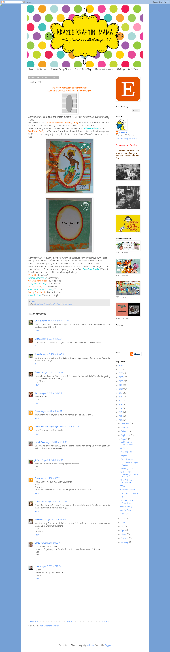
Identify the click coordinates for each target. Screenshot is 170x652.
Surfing (57, 304)
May (123, 526)
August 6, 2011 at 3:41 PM (55, 519)
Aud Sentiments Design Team (127, 443)
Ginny (37, 411)
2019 (121, 393)
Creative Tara (40, 501)
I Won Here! (42, 69)
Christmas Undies (127, 490)
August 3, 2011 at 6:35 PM (51, 411)
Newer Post (34, 621)
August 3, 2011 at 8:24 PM (69, 426)
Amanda (38, 354)
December (125, 423)
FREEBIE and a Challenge (126, 501)
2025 (121, 369)
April (123, 530)
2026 (121, 365)
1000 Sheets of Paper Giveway (129, 464)
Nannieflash (40, 442)
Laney (37, 543)
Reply (37, 331)
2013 (121, 412)
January (125, 542)
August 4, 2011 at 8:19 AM (52, 460)
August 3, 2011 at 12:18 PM (53, 354)
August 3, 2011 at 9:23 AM (58, 321)
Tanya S (38, 372)
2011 (120, 420)
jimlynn (38, 460)
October (124, 431)
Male (52, 304)
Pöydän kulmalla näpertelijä (46, 426)
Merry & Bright (126, 459)
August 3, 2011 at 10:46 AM (51, 339)
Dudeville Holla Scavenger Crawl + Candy (129, 474)
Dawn (37, 478)
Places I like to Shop (83, 69)
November (125, 427)
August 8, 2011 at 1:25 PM (51, 543)
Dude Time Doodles (42, 304)
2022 (121, 381)
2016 (121, 404)
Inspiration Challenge (129, 493)
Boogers (123, 455)
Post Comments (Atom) (49, 626)
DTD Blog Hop (126, 452)
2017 (121, 400)
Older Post (105, 621)
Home (31, 69)
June (123, 522)
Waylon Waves (67, 304)
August (124, 439)
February (125, 538)
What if (123, 486)
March (124, 534)
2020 (121, 389)
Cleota (37, 339)
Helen (37, 566)
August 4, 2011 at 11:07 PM (56, 501)
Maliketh (90, 645)
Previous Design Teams (61, 69)
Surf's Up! (124, 514)
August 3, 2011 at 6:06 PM (51, 393)
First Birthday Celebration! (126, 481)
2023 (121, 377)
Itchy (122, 497)
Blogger (108, 645)
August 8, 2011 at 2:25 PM (50, 566)
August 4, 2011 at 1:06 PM (51, 478)
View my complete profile (126, 138)
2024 (121, 373)
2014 (121, 408)
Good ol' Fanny (126, 506)
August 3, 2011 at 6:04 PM (52, 372)
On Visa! (124, 448)
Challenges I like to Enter (127, 69)
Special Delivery (126, 510)
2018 (121, 397)
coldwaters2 (39, 519)
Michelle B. (122, 132)
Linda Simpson (41, 321)
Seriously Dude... (127, 468)
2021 (121, 385)
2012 (121, 416)
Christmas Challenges (104, 69)
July (123, 518)
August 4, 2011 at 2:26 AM (56, 442)
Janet (37, 393)
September (126, 435)
